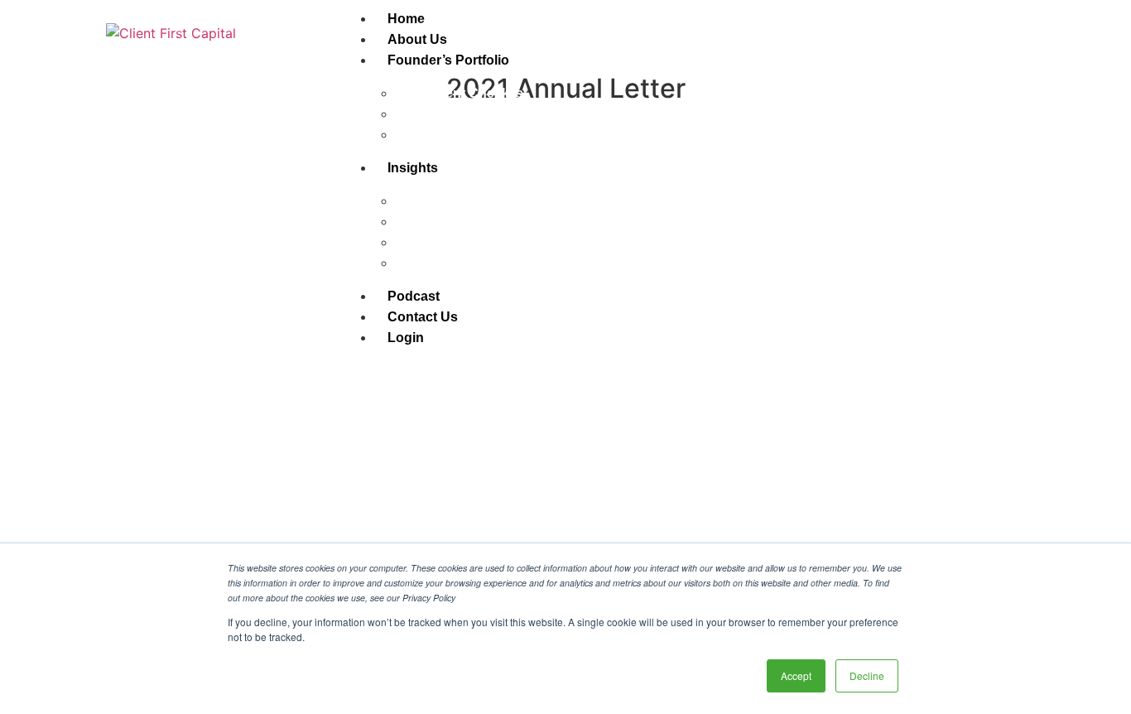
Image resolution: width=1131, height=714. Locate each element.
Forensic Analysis (452, 135)
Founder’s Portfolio (448, 60)
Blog (411, 222)
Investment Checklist (461, 93)
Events (418, 263)
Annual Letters (442, 201)
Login (405, 337)
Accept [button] (796, 675)
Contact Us (422, 317)
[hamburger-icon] (1012, 15)
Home (406, 19)
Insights (412, 168)
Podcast (413, 296)
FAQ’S (416, 114)
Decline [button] (866, 675)
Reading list (433, 242)
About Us (417, 39)
